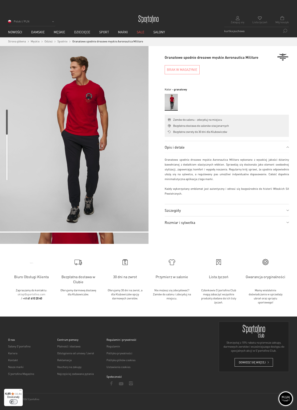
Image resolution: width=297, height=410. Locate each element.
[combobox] (256, 31)
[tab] (227, 147)
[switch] (13, 401)
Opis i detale (175, 147)
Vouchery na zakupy (69, 367)
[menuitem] (15, 32)
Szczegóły (173, 210)
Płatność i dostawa (68, 346)
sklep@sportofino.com (31, 294)
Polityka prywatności (119, 353)
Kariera (12, 353)
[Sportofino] (148, 19)
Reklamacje (64, 360)
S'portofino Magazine (21, 373)
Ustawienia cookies (118, 367)
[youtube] (121, 383)
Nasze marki (16, 367)
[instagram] (131, 383)
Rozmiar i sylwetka (180, 222)
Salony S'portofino (19, 346)
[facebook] (111, 383)
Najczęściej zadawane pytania (75, 373)
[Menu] (20, 391)
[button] (31, 22)
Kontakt (13, 360)
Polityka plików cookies (121, 360)
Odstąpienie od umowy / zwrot (75, 353)
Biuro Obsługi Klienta (31, 276)
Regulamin (113, 346)
